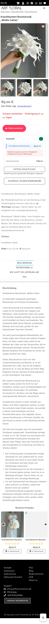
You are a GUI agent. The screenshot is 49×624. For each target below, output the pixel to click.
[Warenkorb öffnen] (18, 3)
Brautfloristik (17, 12)
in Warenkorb (14, 551)
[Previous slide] (3, 524)
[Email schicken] (41, 3)
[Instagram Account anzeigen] (28, 3)
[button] (44, 8)
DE (5, 3)
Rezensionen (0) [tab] (24, 268)
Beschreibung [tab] (24, 263)
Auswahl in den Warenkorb (24, 181)
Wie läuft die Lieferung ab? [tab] (24, 272)
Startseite (5, 12)
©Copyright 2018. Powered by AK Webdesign (24, 615)
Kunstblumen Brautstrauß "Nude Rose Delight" (36, 540)
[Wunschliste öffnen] (45, 3)
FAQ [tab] (24, 277)
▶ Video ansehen (14, 128)
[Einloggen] (23, 3)
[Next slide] (45, 524)
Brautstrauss (31, 12)
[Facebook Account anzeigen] (32, 3)
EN (2, 3)
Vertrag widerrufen (17, 601)
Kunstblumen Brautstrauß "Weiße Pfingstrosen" (12, 540)
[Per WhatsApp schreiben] (36, 3)
